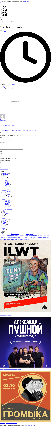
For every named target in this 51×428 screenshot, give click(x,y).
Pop (3, 211)
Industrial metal (8, 196)
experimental (7, 184)
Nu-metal (7, 206)
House (6, 185)
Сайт (1, 155)
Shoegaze (4, 220)
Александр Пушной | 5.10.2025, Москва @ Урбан (10, 369)
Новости (4, 224)
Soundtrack (4, 221)
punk (3, 214)
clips (3, 176)
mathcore (7, 204)
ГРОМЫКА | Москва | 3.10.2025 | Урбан (8, 423)
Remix (6, 187)
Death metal (7, 201)
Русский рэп (7, 191)
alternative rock (5, 174)
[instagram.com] (4, 13)
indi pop (6, 193)
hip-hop (4, 190)
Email (1, 153)
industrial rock (8, 197)
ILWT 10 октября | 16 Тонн (5, 315)
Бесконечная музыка (4, 2)
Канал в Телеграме (4, 169)
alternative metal (5, 173)
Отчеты (4, 227)
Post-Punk (7, 219)
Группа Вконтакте (4, 167)
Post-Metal (7, 208)
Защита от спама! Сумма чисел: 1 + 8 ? (8, 158)
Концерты (7, 225)
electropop (7, 183)
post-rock (4, 212)
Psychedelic (7, 213)
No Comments (12, 84)
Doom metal (7, 202)
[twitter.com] (4, 9)
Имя (1, 151)
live (5, 177)
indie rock (7, 194)
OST (3, 210)
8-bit (6, 180)
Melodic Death (8, 205)
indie (3, 192)
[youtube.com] (4, 15)
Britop (3, 175)
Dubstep (6, 182)
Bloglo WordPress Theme (30, 425)
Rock (3, 216)
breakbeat (7, 181)
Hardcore (7, 203)
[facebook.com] (4, 7)
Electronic (4, 178)
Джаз (3, 223)
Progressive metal (8, 209)
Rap (3, 215)
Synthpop (7, 189)
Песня (3, 228)
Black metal (7, 200)
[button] (12, 21)
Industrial (4, 195)
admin (1, 119)
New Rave (7, 186)
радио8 (3, 229)
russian (3, 218)
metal (1, 24)
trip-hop (4, 222)
